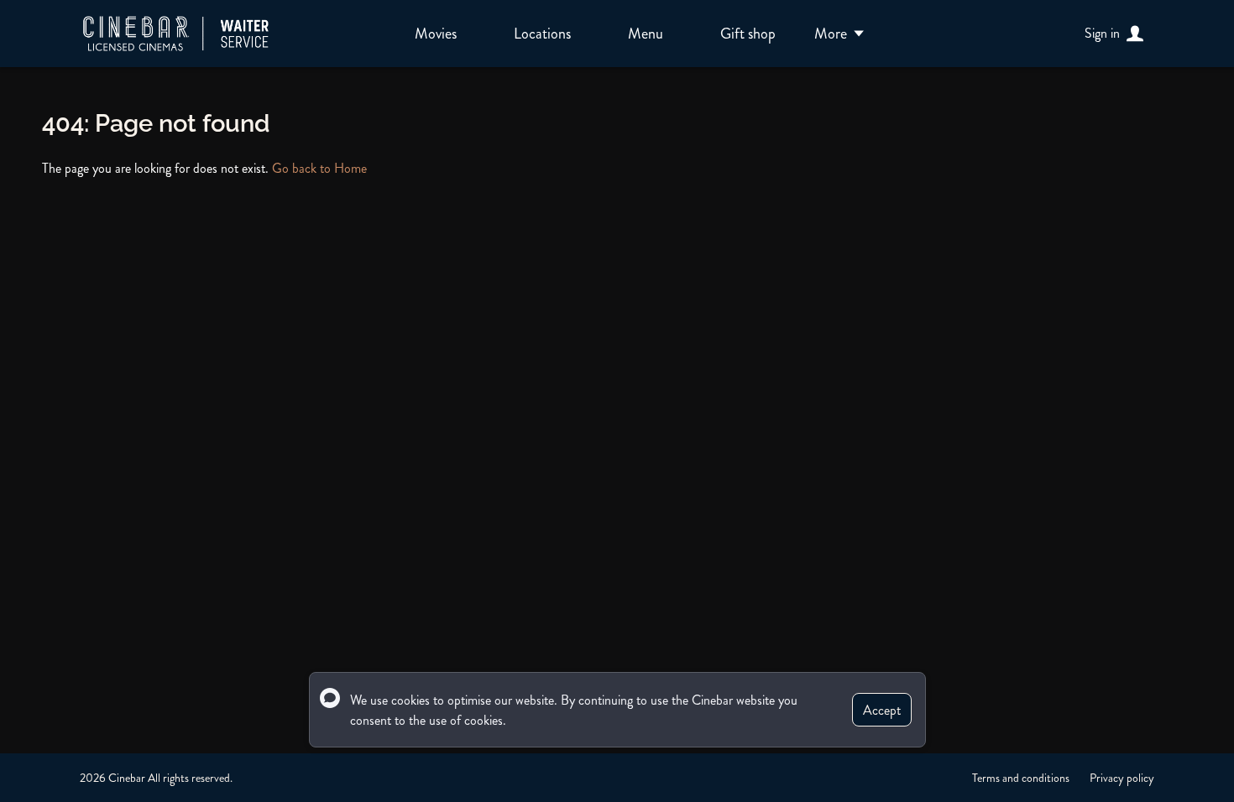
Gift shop (748, 33)
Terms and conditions (1020, 777)
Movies (436, 33)
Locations (542, 33)
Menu (645, 33)
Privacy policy (1122, 777)
